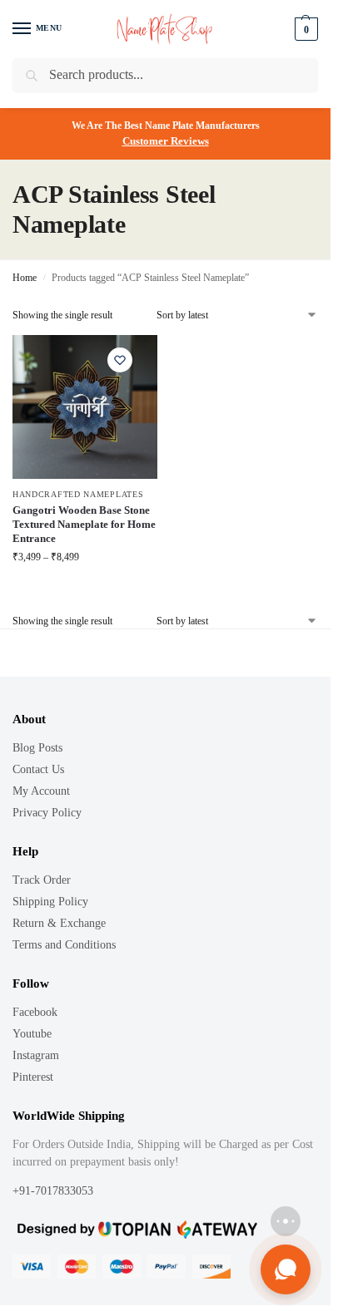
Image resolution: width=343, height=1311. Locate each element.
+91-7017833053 (54, 1191)
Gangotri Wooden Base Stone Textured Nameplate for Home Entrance (84, 524)
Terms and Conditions (64, 945)
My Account (41, 791)
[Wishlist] (119, 359)
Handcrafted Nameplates (77, 494)
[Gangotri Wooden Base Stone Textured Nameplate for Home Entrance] (84, 407)
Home (24, 277)
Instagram (35, 1055)
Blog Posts (37, 748)
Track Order (41, 880)
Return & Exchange (59, 923)
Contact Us (38, 769)
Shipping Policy (50, 901)
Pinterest (32, 1077)
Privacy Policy (47, 812)
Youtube (32, 1034)
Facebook (34, 1012)
